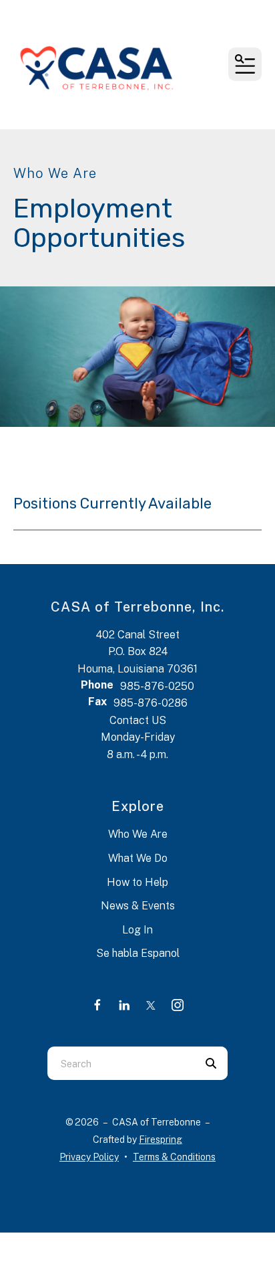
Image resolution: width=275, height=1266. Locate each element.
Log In (137, 929)
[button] (245, 64)
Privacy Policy (89, 1157)
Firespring (160, 1139)
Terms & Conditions (174, 1157)
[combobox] (120, 1063)
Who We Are (138, 834)
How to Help (137, 882)
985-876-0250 (157, 686)
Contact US (137, 720)
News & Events (138, 905)
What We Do (138, 858)
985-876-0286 (150, 703)
